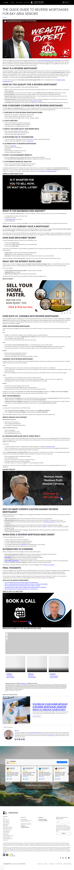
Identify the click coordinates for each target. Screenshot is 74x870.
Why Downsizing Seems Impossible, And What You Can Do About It (21, 589)
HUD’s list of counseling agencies (48, 171)
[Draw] (7, 638)
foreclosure (30, 141)
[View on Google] (8, 769)
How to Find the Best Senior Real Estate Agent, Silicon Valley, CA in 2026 (22, 585)
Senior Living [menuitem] (5, 834)
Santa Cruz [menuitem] (26, 2)
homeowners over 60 (34, 732)
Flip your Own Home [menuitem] (7, 830)
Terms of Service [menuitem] (58, 863)
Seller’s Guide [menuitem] (6, 824)
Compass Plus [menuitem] (6, 832)
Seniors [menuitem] (12, 2)
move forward (50, 735)
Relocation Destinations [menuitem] (8, 835)
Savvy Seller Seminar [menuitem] (7, 828)
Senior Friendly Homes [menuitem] (7, 838)
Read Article (37, 716)
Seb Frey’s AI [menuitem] (5, 840)
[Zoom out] (7, 635)
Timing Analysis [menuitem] (6, 831)
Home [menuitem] (4, 818)
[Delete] (7, 639)
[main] (37, 373)
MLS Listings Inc (23, 683)
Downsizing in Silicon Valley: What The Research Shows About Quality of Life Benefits (25, 587)
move (44, 526)
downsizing (13, 146)
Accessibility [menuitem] (51, 863)
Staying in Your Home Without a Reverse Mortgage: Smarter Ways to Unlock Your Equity (50, 706)
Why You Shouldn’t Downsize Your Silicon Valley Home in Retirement (21, 582)
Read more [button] (9, 776)
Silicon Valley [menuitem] (19, 2)
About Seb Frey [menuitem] (6, 820)
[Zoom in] (7, 634)
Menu (7, 2)
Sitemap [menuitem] (46, 863)
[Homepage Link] (37, 2)
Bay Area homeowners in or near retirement (49, 60)
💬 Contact (66, 2)
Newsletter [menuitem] (5, 825)
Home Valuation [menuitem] (6, 822)
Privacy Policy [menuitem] (40, 863)
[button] (5, 774)
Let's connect (37, 791)
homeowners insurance (36, 101)
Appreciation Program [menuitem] (7, 827)
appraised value (11, 219)
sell (18, 134)
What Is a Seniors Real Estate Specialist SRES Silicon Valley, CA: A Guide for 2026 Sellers (26, 584)
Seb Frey (5, 17)
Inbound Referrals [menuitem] (7, 837)
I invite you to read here (48, 564)
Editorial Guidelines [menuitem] (67, 863)
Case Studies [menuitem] (6, 821)
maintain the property (49, 522)
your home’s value (50, 446)
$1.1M (37, 642)
